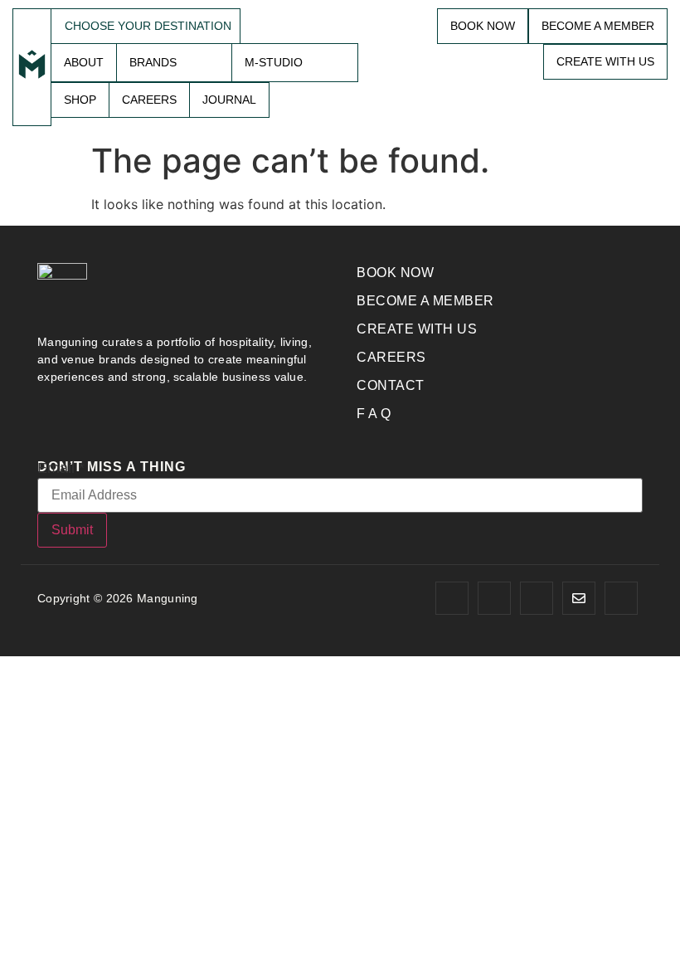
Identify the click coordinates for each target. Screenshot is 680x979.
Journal (229, 99)
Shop (80, 99)
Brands (153, 62)
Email (61, 467)
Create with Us (605, 61)
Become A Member (598, 25)
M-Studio (274, 62)
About (84, 62)
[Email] (578, 598)
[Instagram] (494, 598)
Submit (72, 530)
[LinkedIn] (621, 598)
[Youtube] (536, 598)
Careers (149, 99)
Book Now (482, 25)
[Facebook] (452, 598)
